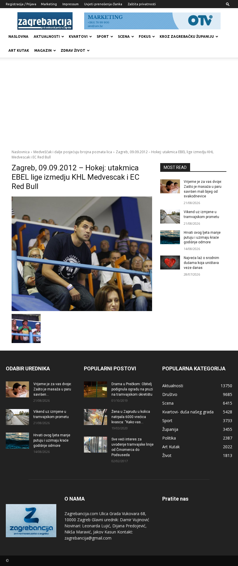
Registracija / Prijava (21, 4)
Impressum (70, 4)
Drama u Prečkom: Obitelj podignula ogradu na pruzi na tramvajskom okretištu (132, 389)
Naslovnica (21, 151)
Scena (124, 36)
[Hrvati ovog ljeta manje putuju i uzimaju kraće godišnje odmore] (170, 237)
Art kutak (18, 50)
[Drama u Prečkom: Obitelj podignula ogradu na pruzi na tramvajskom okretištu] (95, 389)
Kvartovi (78, 36)
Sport (103, 36)
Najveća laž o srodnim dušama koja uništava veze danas (201, 263)
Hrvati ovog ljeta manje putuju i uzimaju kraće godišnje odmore (202, 237)
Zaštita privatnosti (142, 4)
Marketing (49, 4)
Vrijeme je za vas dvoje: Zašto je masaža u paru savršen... (52, 389)
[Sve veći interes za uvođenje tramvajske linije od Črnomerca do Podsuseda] (95, 445)
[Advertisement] (119, 106)
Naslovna (18, 36)
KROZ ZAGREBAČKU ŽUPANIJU (187, 36)
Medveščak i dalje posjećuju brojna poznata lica (72, 151)
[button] (227, 4)
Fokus (145, 36)
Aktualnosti (47, 36)
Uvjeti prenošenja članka (103, 4)
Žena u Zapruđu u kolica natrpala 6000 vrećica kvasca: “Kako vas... (130, 417)
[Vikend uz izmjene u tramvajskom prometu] (170, 217)
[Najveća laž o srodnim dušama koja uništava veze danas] (170, 262)
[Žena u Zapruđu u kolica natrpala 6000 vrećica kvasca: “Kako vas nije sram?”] (95, 417)
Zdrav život (73, 50)
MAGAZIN (43, 50)
